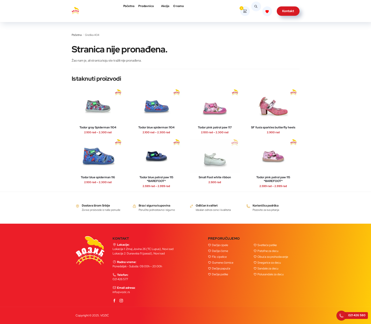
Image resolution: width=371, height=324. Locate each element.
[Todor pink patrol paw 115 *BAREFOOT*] (273, 156)
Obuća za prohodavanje (272, 257)
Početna (77, 35)
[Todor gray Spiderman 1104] (98, 106)
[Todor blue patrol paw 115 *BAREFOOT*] (156, 156)
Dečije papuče (221, 268)
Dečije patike (220, 274)
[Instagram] (121, 301)
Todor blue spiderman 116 (98, 177)
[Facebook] (114, 301)
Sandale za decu (267, 268)
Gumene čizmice (222, 263)
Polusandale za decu (270, 274)
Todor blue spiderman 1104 (156, 127)
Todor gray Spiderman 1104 (97, 127)
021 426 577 (120, 279)
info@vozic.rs (121, 292)
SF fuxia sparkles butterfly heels (273, 127)
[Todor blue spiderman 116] (98, 156)
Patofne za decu (267, 251)
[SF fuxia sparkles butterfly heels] (273, 106)
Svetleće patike (267, 245)
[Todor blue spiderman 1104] (156, 106)
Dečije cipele (220, 245)
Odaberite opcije (94, 113)
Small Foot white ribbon (215, 177)
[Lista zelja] (267, 11)
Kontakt (288, 11)
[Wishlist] (79, 92)
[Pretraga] (256, 11)
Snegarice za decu (269, 263)
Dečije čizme (220, 251)
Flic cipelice (219, 257)
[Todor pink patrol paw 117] (215, 106)
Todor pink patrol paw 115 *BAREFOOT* (273, 179)
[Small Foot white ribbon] (215, 156)
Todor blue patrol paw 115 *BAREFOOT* (156, 179)
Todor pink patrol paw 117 (215, 127)
